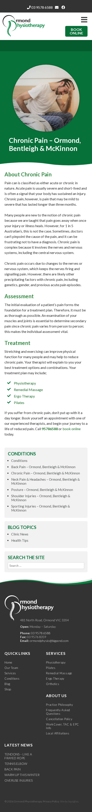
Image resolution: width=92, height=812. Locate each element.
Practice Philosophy (59, 704)
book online (72, 429)
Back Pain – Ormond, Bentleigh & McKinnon (43, 467)
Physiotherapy (25, 383)
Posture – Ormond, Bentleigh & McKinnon (42, 490)
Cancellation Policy (59, 719)
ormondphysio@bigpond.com (49, 641)
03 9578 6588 (42, 7)
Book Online (76, 31)
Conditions (19, 461)
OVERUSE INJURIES (18, 780)
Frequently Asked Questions (58, 711)
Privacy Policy (51, 801)
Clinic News (19, 534)
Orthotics (52, 684)
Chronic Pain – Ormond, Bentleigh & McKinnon (45, 473)
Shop (7, 689)
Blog (7, 684)
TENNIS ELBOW (15, 763)
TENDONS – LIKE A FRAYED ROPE (18, 756)
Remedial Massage (28, 389)
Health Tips (19, 540)
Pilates (19, 402)
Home (8, 662)
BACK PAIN (12, 769)
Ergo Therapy (24, 396)
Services (10, 673)
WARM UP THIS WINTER (22, 775)
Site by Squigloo (69, 801)
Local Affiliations (57, 733)
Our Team (11, 668)
